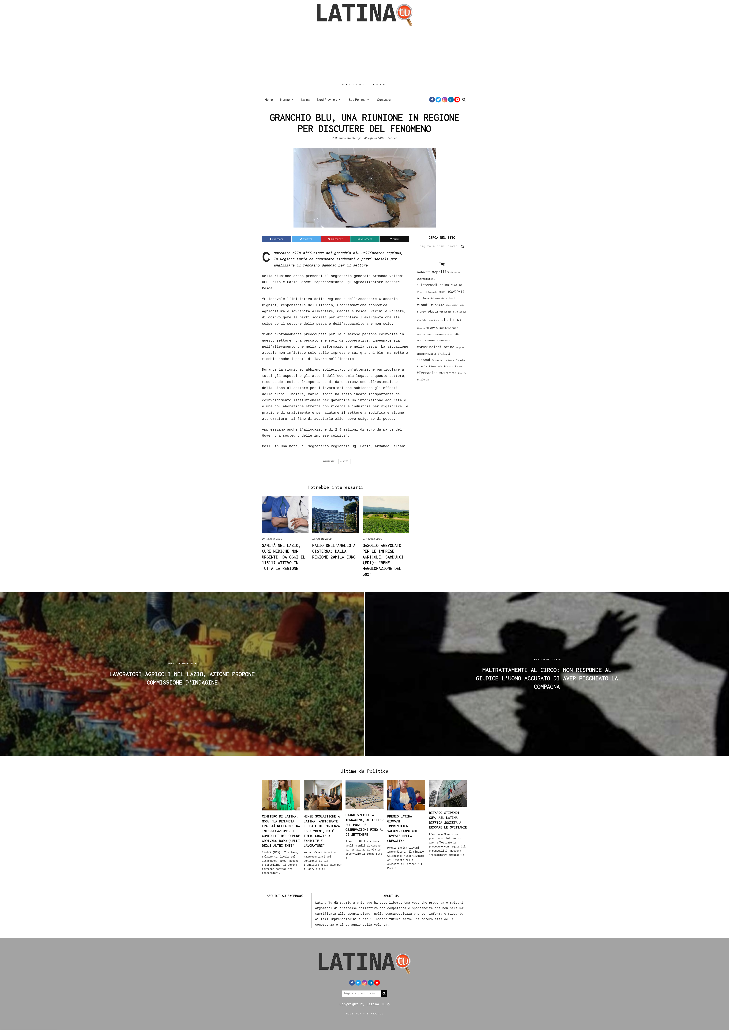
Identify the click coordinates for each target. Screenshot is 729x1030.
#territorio (447, 373)
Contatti (362, 1013)
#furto (421, 311)
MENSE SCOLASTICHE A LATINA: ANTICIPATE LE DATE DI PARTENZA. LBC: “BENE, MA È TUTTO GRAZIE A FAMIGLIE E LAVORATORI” (323, 830)
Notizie (285, 99)
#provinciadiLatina (435, 347)
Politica (392, 138)
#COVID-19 (455, 291)
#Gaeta (433, 311)
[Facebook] (432, 99)
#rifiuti (444, 353)
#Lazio (344, 461)
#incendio (445, 311)
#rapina (460, 347)
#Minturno (441, 334)
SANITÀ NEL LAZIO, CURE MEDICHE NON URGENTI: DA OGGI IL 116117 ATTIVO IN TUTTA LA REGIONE (283, 557)
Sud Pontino (357, 99)
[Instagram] (444, 99)
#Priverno (444, 340)
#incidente (459, 311)
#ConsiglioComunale (427, 292)
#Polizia (421, 340)
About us (377, 1013)
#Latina (451, 319)
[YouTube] (457, 99)
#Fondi (423, 305)
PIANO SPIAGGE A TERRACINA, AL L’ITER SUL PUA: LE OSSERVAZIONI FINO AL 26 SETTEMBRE (364, 824)
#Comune (457, 285)
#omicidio (453, 334)
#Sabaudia (425, 360)
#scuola (422, 366)
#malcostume (448, 328)
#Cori (442, 292)
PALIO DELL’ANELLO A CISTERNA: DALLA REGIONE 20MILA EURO (334, 551)
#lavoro (421, 328)
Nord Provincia (327, 99)
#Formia (437, 305)
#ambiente (329, 461)
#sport (459, 366)
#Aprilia (440, 271)
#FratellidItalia (455, 305)
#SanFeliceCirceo (445, 360)
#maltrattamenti (425, 334)
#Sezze (448, 366)
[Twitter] (438, 99)
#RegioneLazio (426, 353)
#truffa (462, 373)
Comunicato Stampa (348, 138)
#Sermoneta (435, 366)
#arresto (455, 272)
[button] (462, 246)
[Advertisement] (364, 54)
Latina (305, 99)
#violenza (423, 379)
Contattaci (384, 99)
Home (269, 99)
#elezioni (448, 298)
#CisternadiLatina (433, 285)
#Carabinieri (426, 278)
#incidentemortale (428, 320)
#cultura (423, 298)
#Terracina (427, 373)
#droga (435, 298)
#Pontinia (433, 340)
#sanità (460, 360)
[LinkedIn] (451, 99)
